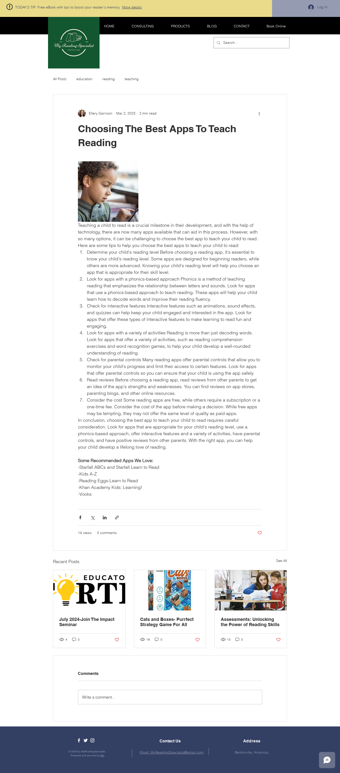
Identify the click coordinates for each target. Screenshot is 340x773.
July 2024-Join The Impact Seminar (86, 622)
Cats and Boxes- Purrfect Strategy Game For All (167, 622)
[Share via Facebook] (80, 517)
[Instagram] (92, 740)
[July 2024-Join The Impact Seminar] (89, 590)
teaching (132, 79)
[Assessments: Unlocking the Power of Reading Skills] (251, 590)
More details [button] (132, 7)
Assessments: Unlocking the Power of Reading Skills (250, 622)
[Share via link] (116, 517)
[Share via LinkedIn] (104, 517)
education (84, 79)
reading (108, 79)
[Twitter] (85, 740)
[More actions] (259, 113)
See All (281, 560)
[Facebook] (79, 740)
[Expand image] (108, 191)
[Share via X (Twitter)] (92, 517)
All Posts (59, 79)
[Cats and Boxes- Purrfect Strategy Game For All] (170, 590)
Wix (102, 755)
